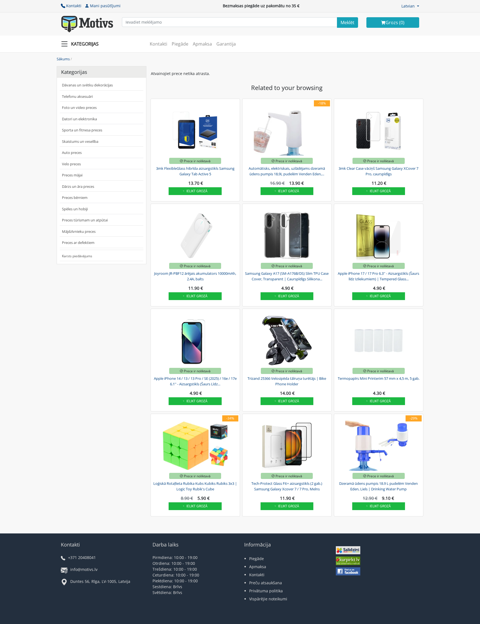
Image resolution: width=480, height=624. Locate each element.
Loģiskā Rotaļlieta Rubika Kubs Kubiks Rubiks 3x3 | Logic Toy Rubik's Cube (195, 486)
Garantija (226, 44)
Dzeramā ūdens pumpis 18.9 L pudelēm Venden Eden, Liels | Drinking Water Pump (378, 486)
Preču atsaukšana (265, 582)
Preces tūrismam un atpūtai (85, 220)
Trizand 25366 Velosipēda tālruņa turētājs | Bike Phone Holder (287, 381)
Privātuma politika (266, 590)
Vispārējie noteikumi (268, 598)
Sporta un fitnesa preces (82, 130)
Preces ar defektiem (78, 242)
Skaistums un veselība (80, 141)
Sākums (63, 58)
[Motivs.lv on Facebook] (348, 572)
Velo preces (71, 163)
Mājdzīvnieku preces (79, 231)
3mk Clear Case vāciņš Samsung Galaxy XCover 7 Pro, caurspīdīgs (378, 171)
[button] (410, 6)
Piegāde (180, 44)
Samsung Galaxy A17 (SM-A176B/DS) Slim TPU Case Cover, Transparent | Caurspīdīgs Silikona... (287, 276)
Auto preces (72, 152)
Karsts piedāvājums (77, 256)
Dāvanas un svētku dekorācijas (87, 85)
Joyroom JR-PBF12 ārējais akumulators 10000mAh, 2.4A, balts (195, 276)
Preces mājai (72, 175)
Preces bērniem (75, 197)
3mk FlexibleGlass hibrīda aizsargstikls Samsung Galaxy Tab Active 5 (195, 171)
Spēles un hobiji (75, 208)
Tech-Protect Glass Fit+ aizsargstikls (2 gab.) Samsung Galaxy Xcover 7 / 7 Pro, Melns (286, 486)
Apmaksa (202, 44)
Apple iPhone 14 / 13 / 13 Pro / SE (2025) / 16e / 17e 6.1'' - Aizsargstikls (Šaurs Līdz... (195, 381)
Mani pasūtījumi (105, 5)
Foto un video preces (79, 107)
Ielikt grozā (197, 191)
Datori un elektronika (79, 118)
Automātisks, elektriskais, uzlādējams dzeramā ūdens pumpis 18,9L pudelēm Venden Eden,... (287, 171)
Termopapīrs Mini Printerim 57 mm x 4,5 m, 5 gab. (378, 378)
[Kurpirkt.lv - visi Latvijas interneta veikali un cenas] (348, 561)
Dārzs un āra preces (78, 186)
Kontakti (73, 5)
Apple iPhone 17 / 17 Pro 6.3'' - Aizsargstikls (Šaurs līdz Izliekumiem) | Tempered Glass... (378, 276)
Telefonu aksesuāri (77, 96)
